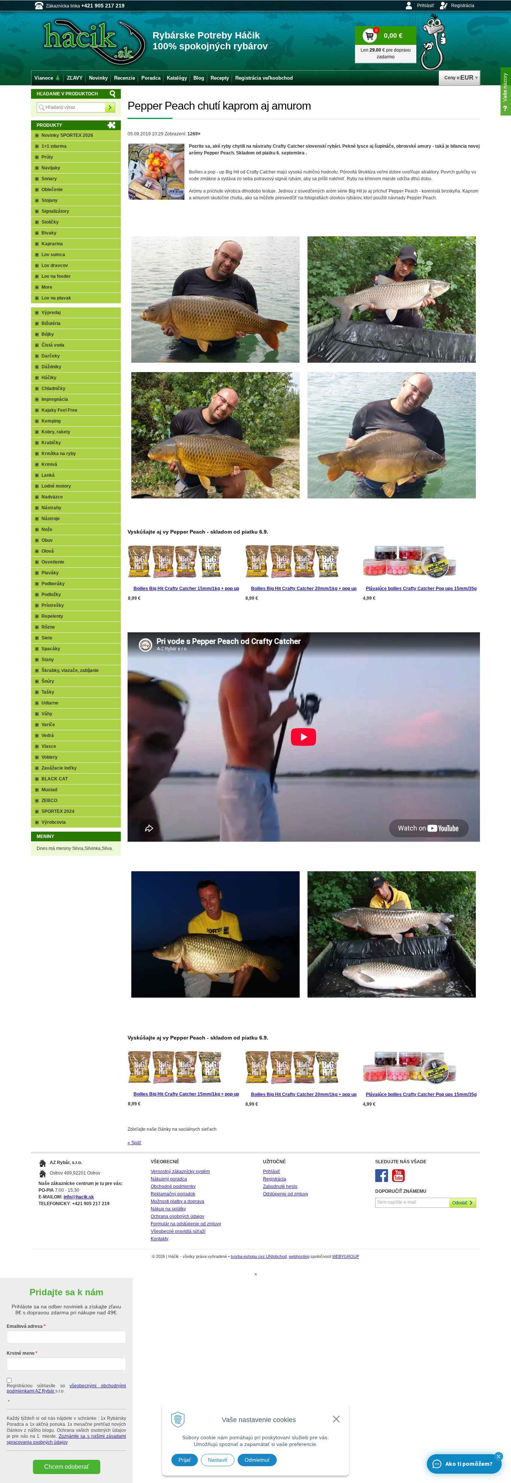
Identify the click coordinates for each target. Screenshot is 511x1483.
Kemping (51, 421)
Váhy (47, 713)
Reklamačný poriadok (173, 1194)
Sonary (49, 178)
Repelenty (52, 616)
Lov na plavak (56, 298)
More (47, 287)
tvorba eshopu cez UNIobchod (259, 1256)
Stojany (50, 200)
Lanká (48, 475)
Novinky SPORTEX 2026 (67, 135)
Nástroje (51, 518)
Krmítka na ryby (59, 453)
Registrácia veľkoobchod (264, 78)
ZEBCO (49, 800)
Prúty (47, 157)
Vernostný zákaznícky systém (180, 1171)
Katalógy (177, 78)
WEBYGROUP (345, 1256)
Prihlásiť (425, 5)
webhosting (299, 1256)
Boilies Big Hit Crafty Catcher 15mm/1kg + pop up (186, 588)
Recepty (220, 78)
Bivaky (49, 233)
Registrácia (462, 5)
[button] (498, 1456)
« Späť (134, 1142)
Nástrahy (51, 507)
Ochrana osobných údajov (177, 1216)
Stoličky (50, 222)
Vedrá (48, 735)
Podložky (51, 594)
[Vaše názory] (506, 91)
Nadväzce (52, 497)
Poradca (150, 78)
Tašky (48, 692)
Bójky (48, 334)
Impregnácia (55, 399)
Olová (48, 551)
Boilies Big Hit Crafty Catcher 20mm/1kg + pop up (304, 588)
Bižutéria (51, 323)
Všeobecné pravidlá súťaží (178, 1231)
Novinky (98, 78)
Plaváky (50, 572)
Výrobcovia (54, 822)
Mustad (49, 789)
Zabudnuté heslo (280, 1186)
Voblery (50, 757)
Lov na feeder (56, 276)
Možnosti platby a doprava (177, 1201)
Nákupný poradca (169, 1179)
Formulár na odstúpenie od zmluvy (186, 1223)
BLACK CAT (55, 779)
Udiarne (50, 703)
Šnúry (48, 681)
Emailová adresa (25, 1326)
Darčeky (51, 356)
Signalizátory (55, 211)
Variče (48, 724)
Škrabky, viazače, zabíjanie (70, 670)
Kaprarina (52, 243)
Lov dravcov (55, 265)
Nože (47, 529)
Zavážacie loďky (59, 768)
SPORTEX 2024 (58, 811)
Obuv (47, 540)
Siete (47, 638)
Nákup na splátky (168, 1209)
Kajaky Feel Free (59, 410)
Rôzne (48, 627)
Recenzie (124, 78)
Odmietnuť (257, 1460)
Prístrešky (53, 605)
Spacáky (51, 648)
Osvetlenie (53, 562)
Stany (48, 659)
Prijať (184, 1460)
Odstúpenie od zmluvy (285, 1194)
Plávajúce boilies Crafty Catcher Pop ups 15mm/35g (421, 588)
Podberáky (53, 583)
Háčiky (49, 377)
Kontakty (159, 1238)
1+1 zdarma (54, 146)
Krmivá (49, 464)
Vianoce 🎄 (47, 78)
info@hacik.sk (79, 1197)
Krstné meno (20, 1353)
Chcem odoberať (66, 1467)
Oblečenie (52, 189)
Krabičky (51, 442)
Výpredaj (51, 312)
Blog (198, 78)
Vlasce (49, 746)
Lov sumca (53, 254)
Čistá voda (53, 345)
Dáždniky (51, 366)
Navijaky (51, 168)
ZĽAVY (75, 78)
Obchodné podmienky (173, 1186)
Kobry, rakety (56, 432)
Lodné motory (56, 486)
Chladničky (53, 388)
